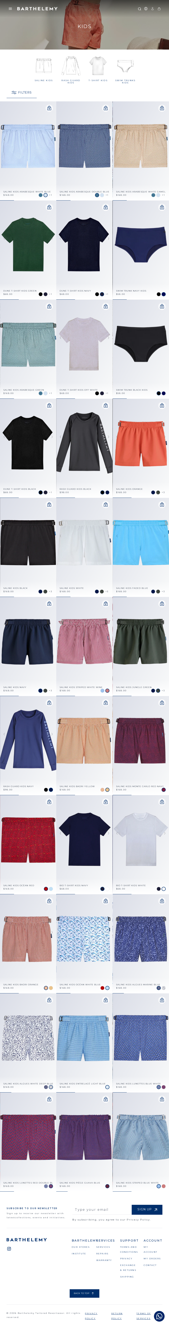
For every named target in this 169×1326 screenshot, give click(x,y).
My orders (152, 1258)
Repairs (102, 1253)
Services (103, 1247)
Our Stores (81, 1247)
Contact (150, 1265)
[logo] (37, 8)
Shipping (127, 1276)
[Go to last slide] (3, 139)
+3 (163, 492)
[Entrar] (152, 9)
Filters (25, 92)
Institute (79, 1253)
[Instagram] (9, 1248)
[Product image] (28, 150)
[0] (159, 9)
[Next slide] (53, 139)
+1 (50, 195)
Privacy (126, 1258)
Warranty (104, 1260)
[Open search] (139, 9)
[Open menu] (10, 8)
